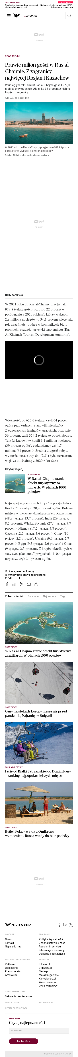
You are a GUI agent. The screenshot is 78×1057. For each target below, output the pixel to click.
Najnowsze (49, 596)
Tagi (62, 596)
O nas (8, 939)
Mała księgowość (49, 975)
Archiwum (11, 975)
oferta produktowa (16, 1008)
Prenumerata (12, 971)
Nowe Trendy (12, 56)
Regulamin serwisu (50, 946)
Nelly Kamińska (14, 295)
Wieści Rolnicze (48, 982)
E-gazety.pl (45, 967)
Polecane (33, 596)
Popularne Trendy (13, 767)
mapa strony (12, 1003)
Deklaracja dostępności (52, 953)
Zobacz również (14, 596)
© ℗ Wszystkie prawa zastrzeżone (25, 574)
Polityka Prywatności (51, 939)
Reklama (10, 964)
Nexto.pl (43, 971)
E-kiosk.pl (44, 964)
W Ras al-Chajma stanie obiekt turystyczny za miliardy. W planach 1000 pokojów (47, 485)
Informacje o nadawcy (51, 950)
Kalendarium (46, 1003)
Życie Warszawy (48, 985)
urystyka (30, 15)
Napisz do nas (13, 946)
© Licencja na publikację (19, 571)
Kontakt (9, 942)
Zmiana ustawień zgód (52, 942)
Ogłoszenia (11, 967)
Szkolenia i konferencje (18, 996)
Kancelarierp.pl (47, 978)
